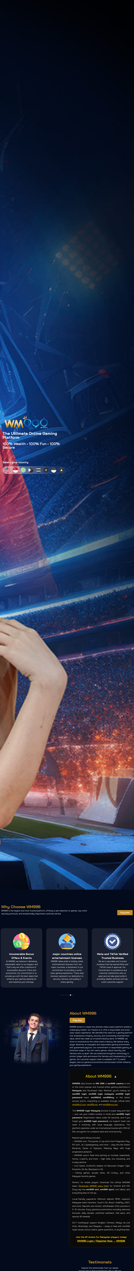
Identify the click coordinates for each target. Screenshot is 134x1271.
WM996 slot (80, 1141)
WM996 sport (81, 1155)
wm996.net (92, 1104)
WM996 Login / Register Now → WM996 (101, 1240)
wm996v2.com (79, 1104)
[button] (61, 995)
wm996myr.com (110, 1104)
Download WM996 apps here (93, 1186)
